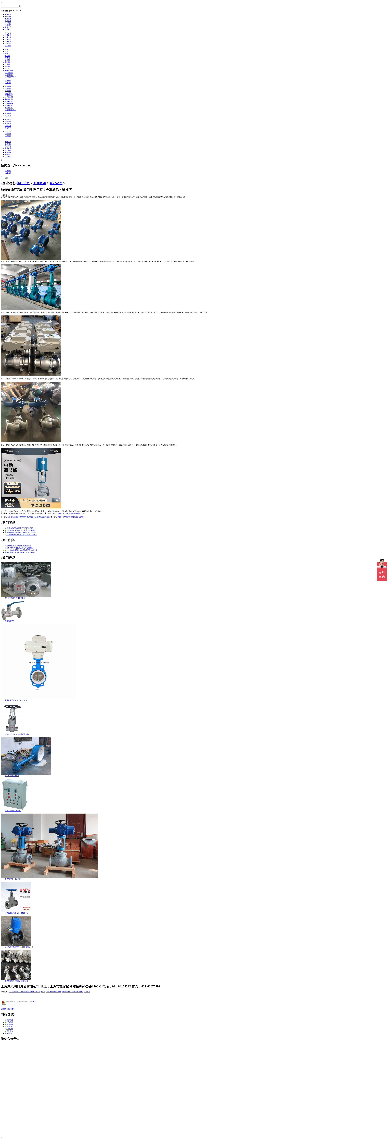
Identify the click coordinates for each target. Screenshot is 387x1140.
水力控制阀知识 (10, 110)
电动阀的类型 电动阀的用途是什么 (18, 546)
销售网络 (8, 121)
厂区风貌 (8, 39)
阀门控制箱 (9, 73)
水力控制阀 (9, 75)
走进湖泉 (8, 16)
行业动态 (8, 83)
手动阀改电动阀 (10, 77)
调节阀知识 (9, 95)
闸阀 (6, 49)
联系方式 (8, 131)
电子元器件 (36, 992)
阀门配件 (8, 68)
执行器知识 (9, 97)
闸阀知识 (8, 86)
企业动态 (8, 81)
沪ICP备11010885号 (8, 1009)
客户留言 (8, 119)
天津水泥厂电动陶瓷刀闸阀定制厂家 (70, 517)
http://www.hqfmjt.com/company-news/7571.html (69, 513)
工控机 (72, 992)
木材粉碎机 (79, 992)
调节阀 (7, 58)
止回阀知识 (9, 103)
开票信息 (8, 136)
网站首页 (8, 14)
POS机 (43, 992)
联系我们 (8, 29)
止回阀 (7, 64)
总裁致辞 (8, 35)
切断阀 (7, 66)
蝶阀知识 (8, 89)
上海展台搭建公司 (25, 992)
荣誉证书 (8, 43)
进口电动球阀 (14, 992)
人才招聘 (8, 25)
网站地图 (33, 1001)
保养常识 (8, 128)
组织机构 (8, 41)
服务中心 (8, 27)
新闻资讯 (8, 21)
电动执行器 (9, 70)
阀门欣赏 (8, 46)
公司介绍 (8, 33)
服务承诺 (8, 124)
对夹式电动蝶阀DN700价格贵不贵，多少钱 (21, 550)
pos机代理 (49, 992)
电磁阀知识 (9, 99)
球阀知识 (8, 91)
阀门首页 (23, 183)
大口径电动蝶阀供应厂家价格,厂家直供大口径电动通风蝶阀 (28, 517)
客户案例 (8, 116)
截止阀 (7, 56)
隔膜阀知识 (9, 105)
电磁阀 (7, 62)
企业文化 (8, 37)
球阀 (6, 54)
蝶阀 (6, 51)
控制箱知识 (9, 101)
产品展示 (8, 19)
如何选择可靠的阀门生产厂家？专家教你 (20, 530)
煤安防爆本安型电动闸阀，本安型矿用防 (20, 552)
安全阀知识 (9, 108)
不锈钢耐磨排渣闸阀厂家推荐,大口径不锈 (21, 532)
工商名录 (87, 992)
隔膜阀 (7, 60)
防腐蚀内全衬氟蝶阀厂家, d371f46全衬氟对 (21, 535)
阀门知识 (8, 23)
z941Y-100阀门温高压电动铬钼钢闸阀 (19, 548)
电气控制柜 (57, 992)
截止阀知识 (9, 93)
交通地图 (8, 134)
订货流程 (8, 126)
